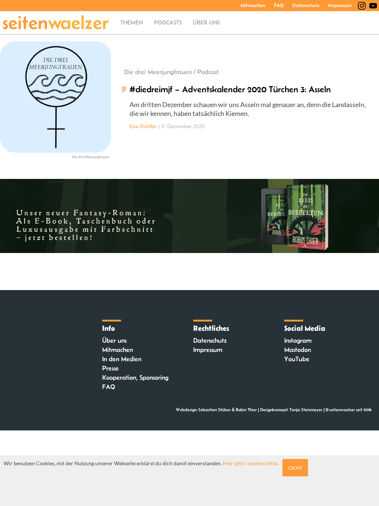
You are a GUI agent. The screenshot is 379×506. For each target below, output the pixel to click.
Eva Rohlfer (143, 126)
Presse (110, 368)
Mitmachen (253, 5)
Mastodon (297, 349)
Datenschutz (305, 5)
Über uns (206, 22)
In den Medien (121, 359)
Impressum (340, 5)
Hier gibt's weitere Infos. (251, 463)
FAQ (279, 5)
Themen (131, 22)
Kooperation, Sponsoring (135, 377)
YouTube (296, 359)
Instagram (298, 340)
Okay (295, 468)
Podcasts (168, 22)
